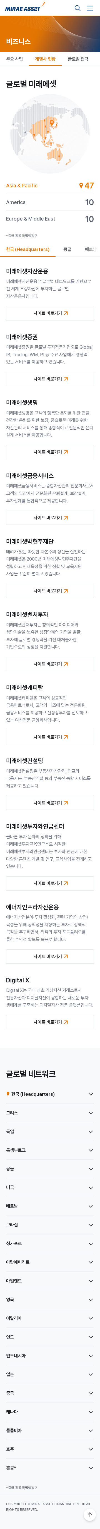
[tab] (50, 186)
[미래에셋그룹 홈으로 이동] (25, 8)
